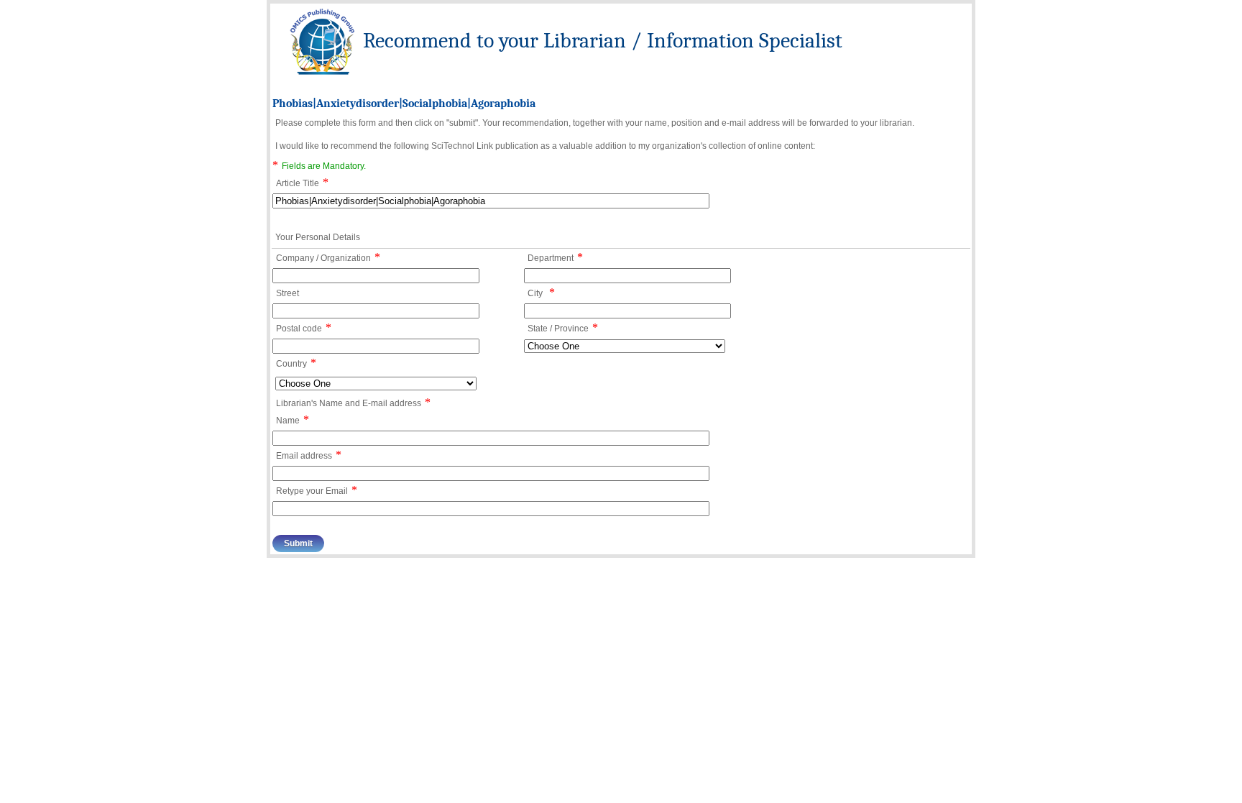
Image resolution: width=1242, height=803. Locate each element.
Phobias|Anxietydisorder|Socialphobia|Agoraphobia (403, 103)
